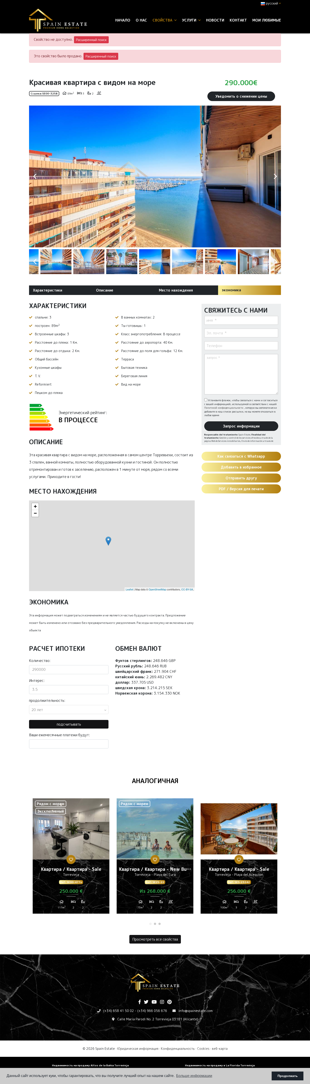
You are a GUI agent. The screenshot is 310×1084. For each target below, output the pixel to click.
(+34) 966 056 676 (152, 1011)
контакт (238, 20)
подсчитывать (69, 724)
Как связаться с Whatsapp (241, 456)
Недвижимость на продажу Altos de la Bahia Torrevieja (90, 1065)
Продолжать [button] (288, 1076)
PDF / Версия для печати (241, 488)
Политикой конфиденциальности (224, 408)
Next (275, 176)
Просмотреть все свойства (155, 939)
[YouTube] (154, 1002)
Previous (34, 176)
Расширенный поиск (91, 40)
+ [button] (35, 506)
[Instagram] (162, 1002)
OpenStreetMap (157, 589)
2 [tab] (155, 924)
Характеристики (47, 290)
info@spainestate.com (195, 1011)
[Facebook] (139, 1002)
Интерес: (37, 680)
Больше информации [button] (194, 1076)
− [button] (35, 513)
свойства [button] (163, 20)
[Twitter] (146, 1002)
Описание (104, 290)
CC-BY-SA (187, 589)
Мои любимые (266, 20)
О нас (141, 20)
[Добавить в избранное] (71, 859)
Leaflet (129, 589)
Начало (122, 20)
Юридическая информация (137, 1048)
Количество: (40, 660)
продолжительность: (47, 700)
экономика (231, 289)
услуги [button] (189, 20)
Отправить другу (241, 478)
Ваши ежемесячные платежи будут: (59, 734)
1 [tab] (150, 924)
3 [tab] (159, 924)
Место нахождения (176, 290)
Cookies (203, 1048)
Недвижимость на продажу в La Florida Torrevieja (220, 1065)
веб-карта (220, 1048)
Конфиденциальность (178, 1048)
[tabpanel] (71, 857)
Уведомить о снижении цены (241, 96)
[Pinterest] (169, 1002)
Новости (215, 20)
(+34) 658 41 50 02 (118, 1011)
